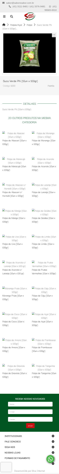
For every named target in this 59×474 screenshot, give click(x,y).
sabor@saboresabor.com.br (20, 3)
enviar (30, 425)
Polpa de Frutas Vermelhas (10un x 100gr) (44, 271)
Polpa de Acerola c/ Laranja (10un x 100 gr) (13, 271)
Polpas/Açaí (16, 24)
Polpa (29, 24)
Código (6, 85)
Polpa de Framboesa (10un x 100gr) (42, 349)
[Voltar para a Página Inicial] (3, 24)
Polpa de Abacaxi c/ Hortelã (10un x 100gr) (13, 193)
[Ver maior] (54, 35)
